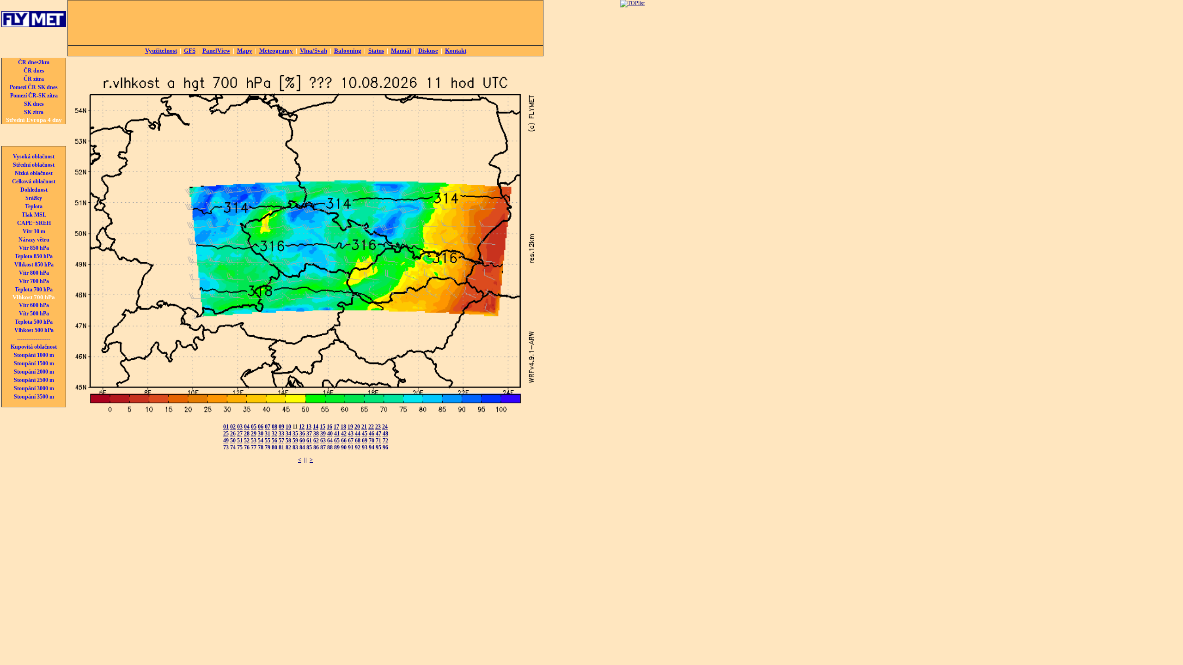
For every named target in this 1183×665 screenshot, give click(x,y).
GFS (189, 50)
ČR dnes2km (33, 62)
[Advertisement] (305, 22)
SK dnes (34, 104)
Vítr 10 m (34, 231)
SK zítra (33, 112)
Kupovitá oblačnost (34, 347)
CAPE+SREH (34, 223)
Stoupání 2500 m (34, 380)
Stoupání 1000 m (34, 355)
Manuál (401, 50)
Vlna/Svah (313, 50)
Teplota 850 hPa (34, 256)
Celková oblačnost (33, 181)
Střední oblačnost (34, 165)
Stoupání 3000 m (34, 388)
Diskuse (428, 50)
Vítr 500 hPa (34, 313)
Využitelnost (161, 50)
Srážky (33, 198)
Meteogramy (276, 50)
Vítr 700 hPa (34, 281)
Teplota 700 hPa (34, 289)
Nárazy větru (33, 239)
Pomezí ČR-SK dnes (34, 87)
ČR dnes (34, 70)
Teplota (34, 206)
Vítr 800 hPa (34, 273)
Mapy (244, 50)
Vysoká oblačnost (34, 156)
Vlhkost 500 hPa (34, 330)
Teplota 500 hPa (34, 322)
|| (305, 460)
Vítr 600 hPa (34, 305)
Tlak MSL (34, 215)
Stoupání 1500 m (34, 363)
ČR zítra (34, 79)
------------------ (33, 338)
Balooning (347, 50)
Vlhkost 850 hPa (34, 264)
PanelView (216, 50)
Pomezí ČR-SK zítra (34, 95)
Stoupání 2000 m (34, 372)
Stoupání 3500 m (34, 396)
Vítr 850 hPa (34, 248)
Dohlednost (34, 190)
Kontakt (455, 50)
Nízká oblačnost (34, 173)
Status (376, 50)
